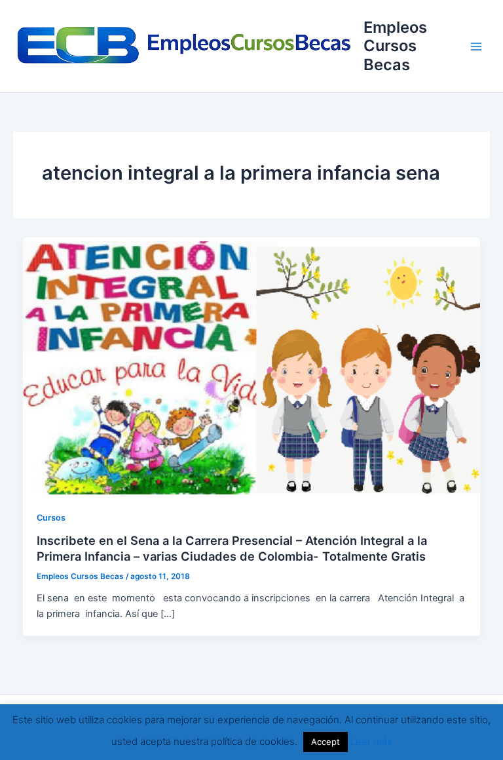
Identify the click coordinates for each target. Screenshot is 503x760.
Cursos (51, 518)
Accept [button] (325, 741)
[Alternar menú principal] (476, 46)
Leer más (371, 741)
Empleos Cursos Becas (395, 46)
